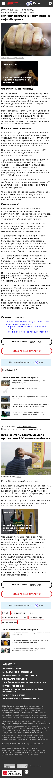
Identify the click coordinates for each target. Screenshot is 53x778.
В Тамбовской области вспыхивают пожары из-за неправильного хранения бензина (30, 642)
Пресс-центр (30, 675)
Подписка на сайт (12, 675)
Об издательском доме (14, 679)
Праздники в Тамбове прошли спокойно (27, 332)
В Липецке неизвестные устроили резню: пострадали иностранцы (27, 322)
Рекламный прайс (11, 668)
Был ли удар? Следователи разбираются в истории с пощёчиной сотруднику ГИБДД (28, 413)
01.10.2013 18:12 (7, 10)
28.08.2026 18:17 (8, 427)
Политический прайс (13, 695)
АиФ (19, 477)
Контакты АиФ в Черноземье (17, 672)
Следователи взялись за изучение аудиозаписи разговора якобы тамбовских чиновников (30, 405)
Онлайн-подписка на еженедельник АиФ (24, 682)
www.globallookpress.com (12, 58)
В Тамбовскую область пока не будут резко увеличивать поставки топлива (28, 650)
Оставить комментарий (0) (26, 351)
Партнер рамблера (36, 766)
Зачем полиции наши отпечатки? (24, 389)
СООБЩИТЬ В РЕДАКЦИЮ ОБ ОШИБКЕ (20, 698)
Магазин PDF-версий (13, 686)
